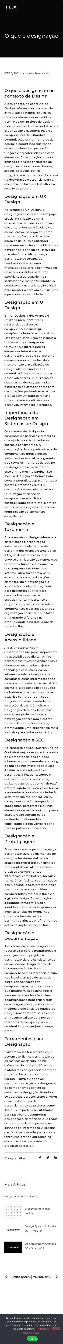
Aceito (32, 1338)
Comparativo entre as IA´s (20, 1196)
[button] (60, 7)
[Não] (56, 1328)
